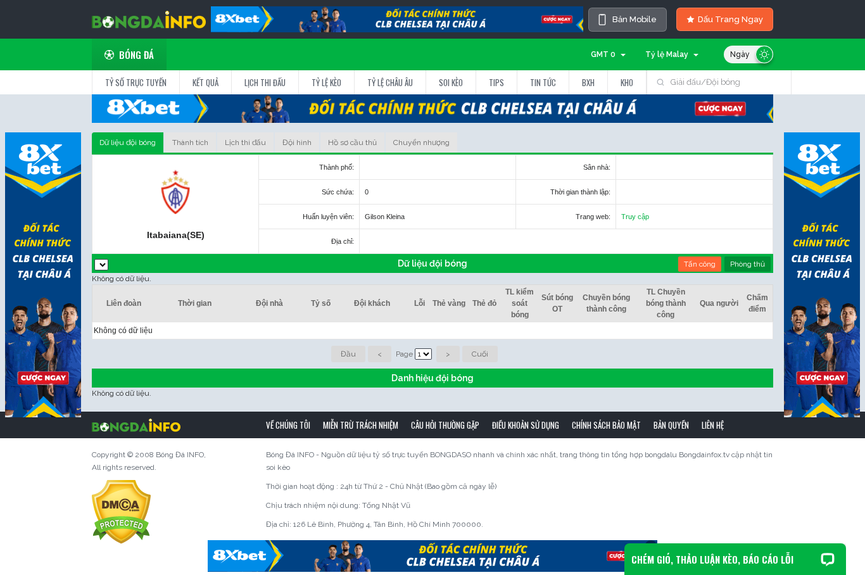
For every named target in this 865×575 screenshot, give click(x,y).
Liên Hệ (713, 425)
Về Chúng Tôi (288, 425)
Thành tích (190, 142)
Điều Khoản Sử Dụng (525, 425)
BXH (588, 82)
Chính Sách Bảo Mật (606, 425)
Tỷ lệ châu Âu (390, 82)
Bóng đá (136, 54)
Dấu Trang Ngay (730, 19)
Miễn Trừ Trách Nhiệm (360, 425)
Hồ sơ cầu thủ (352, 142)
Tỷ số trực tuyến (136, 82)
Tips (496, 82)
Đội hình (297, 142)
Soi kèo (451, 82)
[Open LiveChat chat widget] (827, 559)
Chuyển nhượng (421, 142)
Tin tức (543, 82)
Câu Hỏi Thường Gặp (445, 425)
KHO (627, 82)
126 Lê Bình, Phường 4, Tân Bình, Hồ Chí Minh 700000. (388, 524)
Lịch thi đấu (265, 82)
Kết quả (205, 82)
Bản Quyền (671, 425)
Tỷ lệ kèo (326, 82)
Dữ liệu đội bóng (127, 142)
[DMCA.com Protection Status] (121, 511)
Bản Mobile (634, 19)
